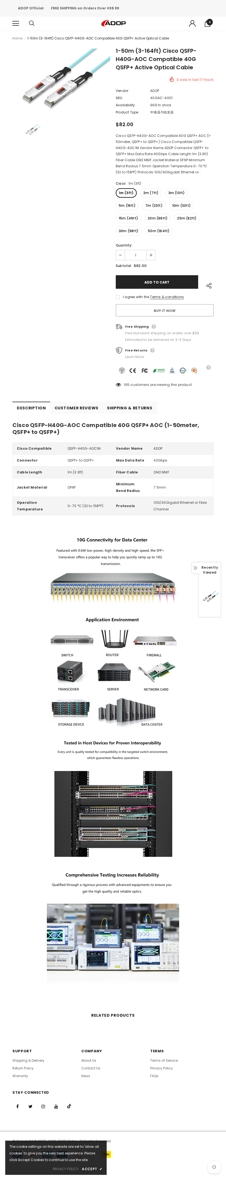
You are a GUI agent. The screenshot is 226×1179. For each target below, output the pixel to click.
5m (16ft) (127, 205)
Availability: (126, 105)
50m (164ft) (159, 231)
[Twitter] (30, 1106)
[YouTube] (56, 1106)
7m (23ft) (154, 205)
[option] (61, 81)
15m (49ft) (128, 218)
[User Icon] (192, 23)
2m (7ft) (151, 192)
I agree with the (136, 297)
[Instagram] (43, 1106)
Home (17, 38)
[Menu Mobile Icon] (15, 23)
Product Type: (127, 112)
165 (127, 384)
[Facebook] (17, 1106)
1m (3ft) (126, 192)
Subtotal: (124, 265)
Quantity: (124, 245)
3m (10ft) (176, 192)
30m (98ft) (128, 231)
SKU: (119, 98)
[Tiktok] (69, 1106)
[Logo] (113, 23)
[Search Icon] (37, 23)
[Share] (207, 285)
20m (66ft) (158, 218)
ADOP (154, 90)
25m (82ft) (187, 218)
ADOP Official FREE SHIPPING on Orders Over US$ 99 (68, 8)
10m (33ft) (181, 205)
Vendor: (122, 90)
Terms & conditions (167, 297)
